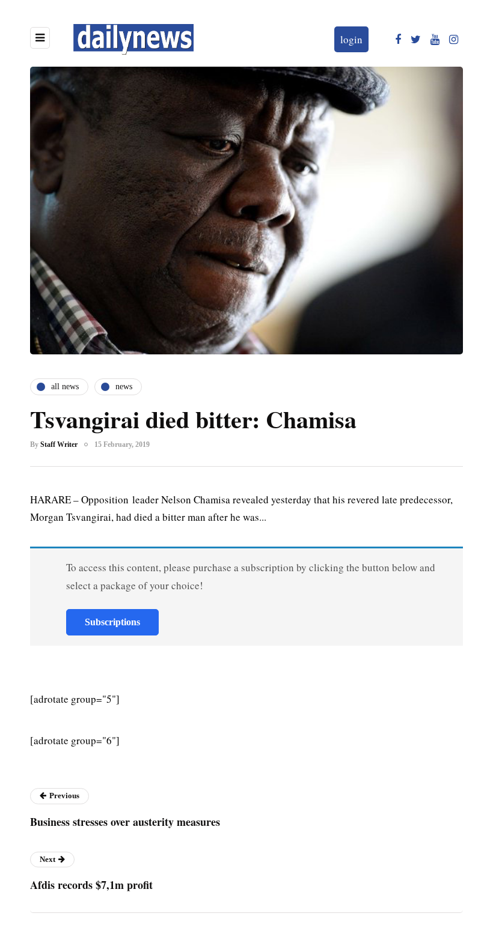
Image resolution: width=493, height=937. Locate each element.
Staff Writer (59, 444)
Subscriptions (112, 622)
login (351, 39)
